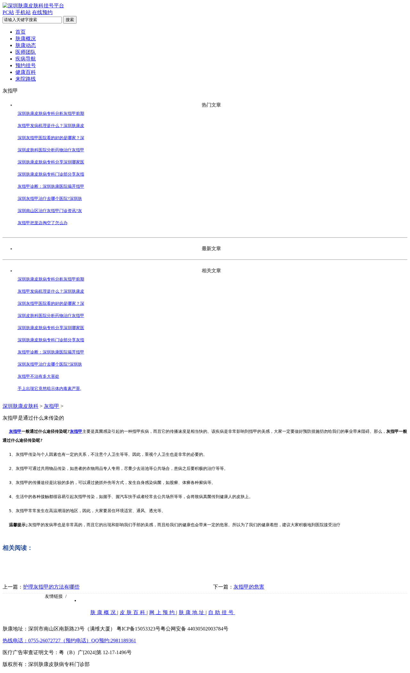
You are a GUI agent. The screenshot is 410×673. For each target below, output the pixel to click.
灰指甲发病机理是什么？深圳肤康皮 (51, 125)
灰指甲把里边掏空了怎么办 (43, 222)
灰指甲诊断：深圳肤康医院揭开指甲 (51, 186)
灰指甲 (51, 406)
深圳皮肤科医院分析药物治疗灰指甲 (51, 149)
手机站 (23, 12)
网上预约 (162, 612)
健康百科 (25, 72)
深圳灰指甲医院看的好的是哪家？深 (51, 137)
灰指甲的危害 (249, 587)
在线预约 (42, 12)
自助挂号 (221, 612)
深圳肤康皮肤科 (20, 406)
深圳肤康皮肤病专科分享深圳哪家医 (51, 162)
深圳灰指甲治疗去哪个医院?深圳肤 (50, 198)
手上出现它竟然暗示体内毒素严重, (49, 388)
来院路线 (25, 79)
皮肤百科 (133, 612)
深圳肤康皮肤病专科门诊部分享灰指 (51, 174)
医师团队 (25, 52)
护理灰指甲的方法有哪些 (51, 587)
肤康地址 (192, 612)
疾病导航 (25, 58)
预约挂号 (25, 65)
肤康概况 (25, 38)
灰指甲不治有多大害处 (38, 376)
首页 (20, 32)
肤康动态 (25, 45)
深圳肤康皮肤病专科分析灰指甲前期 (51, 113)
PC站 (8, 12)
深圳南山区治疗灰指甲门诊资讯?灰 (50, 210)
